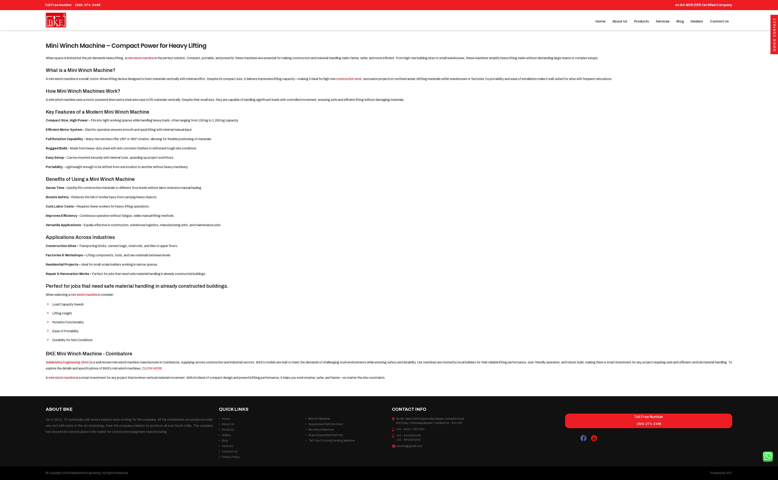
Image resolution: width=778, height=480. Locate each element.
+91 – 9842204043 (408, 439)
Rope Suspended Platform (325, 435)
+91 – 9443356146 (408, 435)
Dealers (697, 21)
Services (663, 21)
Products (641, 21)
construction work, (349, 79)
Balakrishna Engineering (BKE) (68, 362)
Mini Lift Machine (319, 418)
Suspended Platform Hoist (325, 424)
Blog (680, 21)
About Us (619, 21)
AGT (729, 473)
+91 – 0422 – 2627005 (410, 429)
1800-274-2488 (87, 5)
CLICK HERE (152, 368)
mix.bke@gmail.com (409, 446)
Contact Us (719, 21)
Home (600, 21)
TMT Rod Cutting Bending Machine (331, 440)
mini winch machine (141, 58)
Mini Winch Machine (321, 429)
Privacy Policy (231, 457)
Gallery (226, 435)
